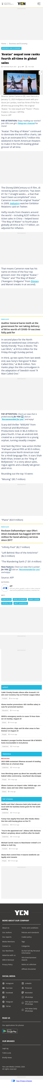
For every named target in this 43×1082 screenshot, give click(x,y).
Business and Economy (18, 43)
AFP (23, 66)
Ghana (4, 722)
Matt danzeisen (20, 603)
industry (15, 203)
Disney (35, 281)
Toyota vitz (6, 603)
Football (4, 698)
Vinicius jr (6, 599)
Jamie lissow (34, 599)
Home (3, 43)
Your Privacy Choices (24, 1081)
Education (5, 710)
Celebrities (5, 746)
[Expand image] (41, 73)
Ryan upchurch (20, 599)
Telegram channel (26, 123)
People (4, 734)
